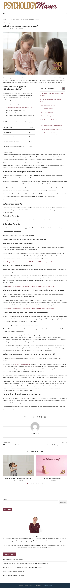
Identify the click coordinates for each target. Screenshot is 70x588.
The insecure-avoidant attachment (53, 125)
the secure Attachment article (22, 364)
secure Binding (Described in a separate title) (19, 107)
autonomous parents (49, 105)
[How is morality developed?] (51, 465)
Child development (15, 19)
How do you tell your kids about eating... (18, 478)
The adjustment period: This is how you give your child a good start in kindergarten (25, 563)
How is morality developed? (51, 478)
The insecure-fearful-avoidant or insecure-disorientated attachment (51, 134)
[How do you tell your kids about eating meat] (18, 465)
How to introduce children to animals (13, 559)
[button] (5, 469)
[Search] (66, 13)
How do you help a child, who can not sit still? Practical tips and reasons (22, 567)
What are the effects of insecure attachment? (50, 121)
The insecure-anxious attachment (53, 129)
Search (5, 499)
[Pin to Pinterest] (43, 417)
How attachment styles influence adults (51, 100)
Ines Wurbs (10, 28)
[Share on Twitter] (41, 417)
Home (4, 19)
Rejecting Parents (48, 108)
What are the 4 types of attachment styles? (52, 94)
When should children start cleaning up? (14, 571)
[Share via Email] (45, 417)
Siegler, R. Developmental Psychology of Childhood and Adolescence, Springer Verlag (30, 262)
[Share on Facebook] (39, 417)
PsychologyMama (47, 585)
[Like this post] (37, 417)
